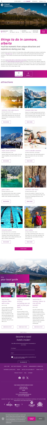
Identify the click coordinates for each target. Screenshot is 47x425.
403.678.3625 (25, 392)
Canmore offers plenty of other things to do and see (16, 60)
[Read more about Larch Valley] (35, 217)
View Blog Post (7, 327)
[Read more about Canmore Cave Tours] (35, 176)
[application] (23, 418)
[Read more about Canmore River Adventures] (12, 97)
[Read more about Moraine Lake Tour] (35, 97)
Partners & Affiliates (9, 369)
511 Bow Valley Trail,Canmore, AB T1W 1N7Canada (23, 388)
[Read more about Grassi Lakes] (12, 176)
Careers (25, 366)
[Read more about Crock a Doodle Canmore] (35, 138)
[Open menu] (45, 4)
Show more (23, 249)
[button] (2, 294)
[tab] (19, 74)
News (18, 369)
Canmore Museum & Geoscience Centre (15, 61)
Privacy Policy (18, 373)
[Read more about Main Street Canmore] (12, 138)
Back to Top (23, 332)
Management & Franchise (36, 366)
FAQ (25, 373)
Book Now (43, 31)
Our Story (7, 366)
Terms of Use (39, 369)
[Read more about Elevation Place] (12, 217)
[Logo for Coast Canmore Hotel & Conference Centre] (7, 5)
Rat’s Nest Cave (9, 54)
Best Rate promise (16, 366)
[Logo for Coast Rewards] (27, 1)
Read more (6, 122)
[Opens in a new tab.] (40, 404)
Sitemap (30, 373)
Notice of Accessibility (28, 369)
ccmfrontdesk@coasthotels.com (24, 394)
